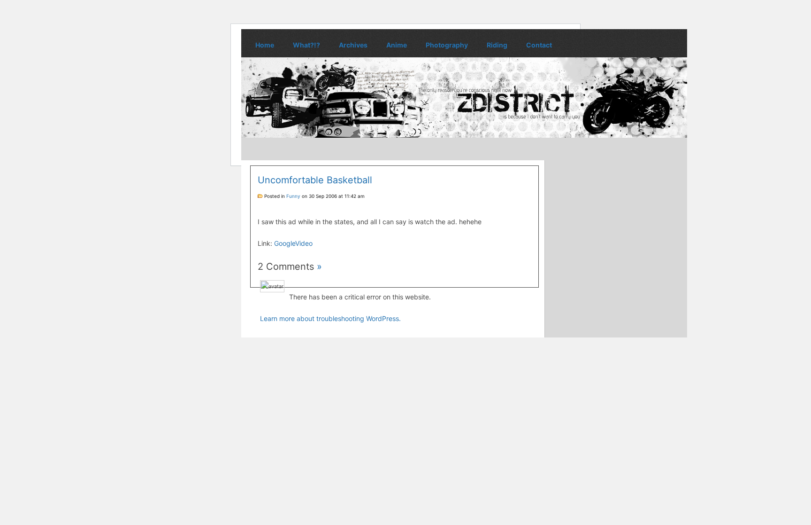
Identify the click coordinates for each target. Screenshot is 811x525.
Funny (293, 196)
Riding (497, 45)
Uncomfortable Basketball (315, 180)
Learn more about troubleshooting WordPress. (330, 318)
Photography (447, 45)
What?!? (306, 45)
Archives (353, 45)
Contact (539, 45)
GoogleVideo (293, 243)
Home (264, 45)
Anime (396, 45)
